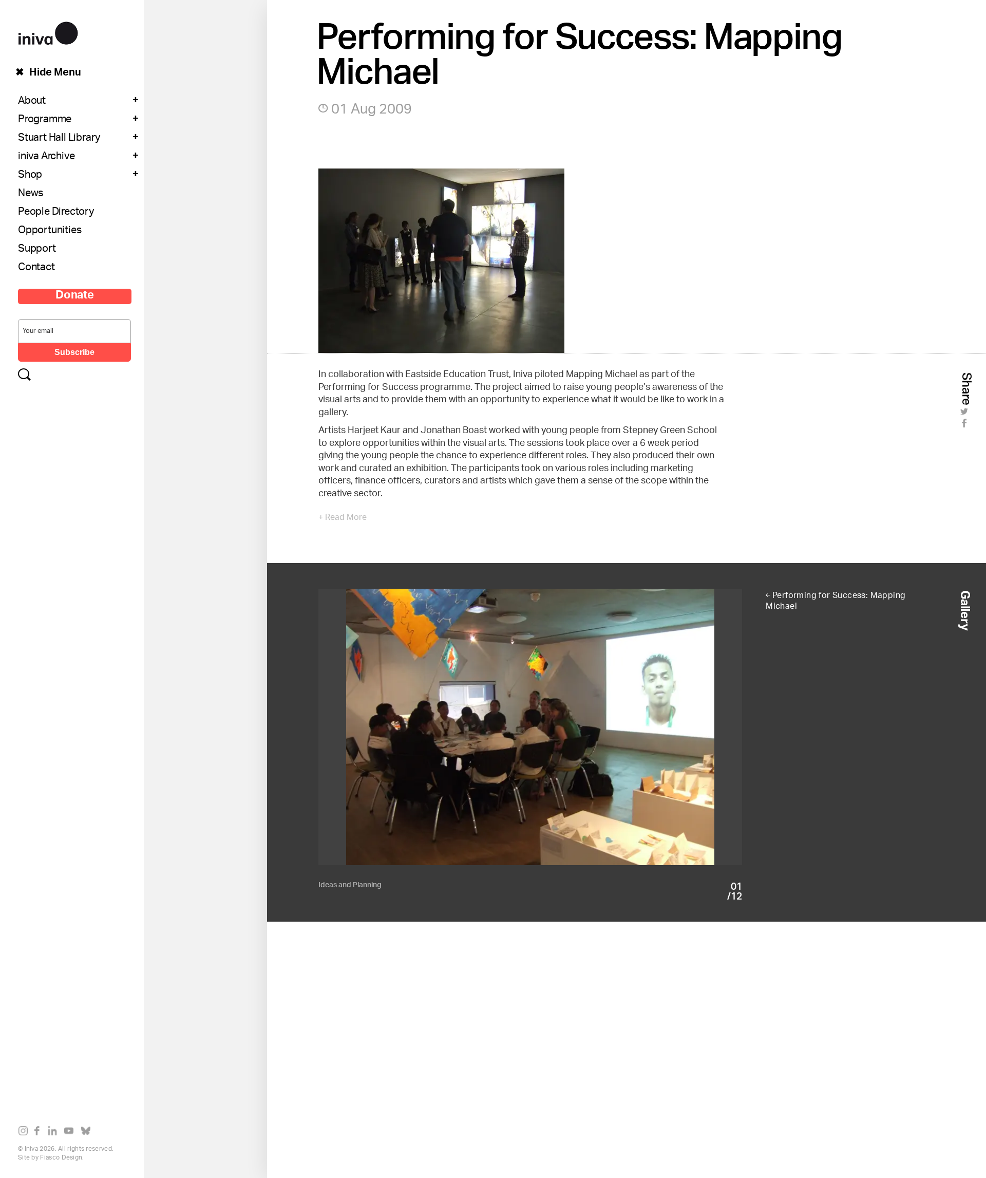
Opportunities (49, 231)
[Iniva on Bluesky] (88, 1132)
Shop (30, 175)
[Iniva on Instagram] (25, 1132)
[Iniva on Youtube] (71, 1132)
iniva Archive (46, 157)
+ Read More (342, 518)
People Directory (56, 212)
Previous (424, 727)
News (30, 194)
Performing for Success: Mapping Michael (835, 601)
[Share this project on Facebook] (966, 426)
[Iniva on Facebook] (39, 1132)
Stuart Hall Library (59, 138)
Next (636, 727)
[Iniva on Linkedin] (54, 1132)
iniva (48, 31)
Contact (36, 268)
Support (37, 249)
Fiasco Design (61, 1158)
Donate (74, 296)
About (32, 101)
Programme (44, 120)
